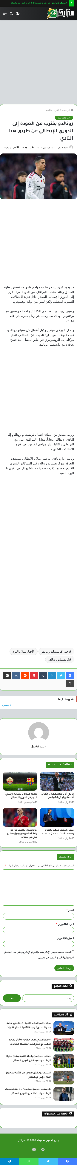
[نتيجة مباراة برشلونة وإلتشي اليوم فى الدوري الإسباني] (20, 781)
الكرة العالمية (52, 109)
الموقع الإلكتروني (65, 938)
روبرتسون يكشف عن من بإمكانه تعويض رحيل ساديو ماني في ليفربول (22, 834)
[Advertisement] (38, 60)
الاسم (70, 910)
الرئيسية (66, 109)
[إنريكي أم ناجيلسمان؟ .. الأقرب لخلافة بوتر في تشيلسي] (57, 781)
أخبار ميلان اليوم (23, 651)
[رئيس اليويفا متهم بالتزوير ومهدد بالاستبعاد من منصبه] (57, 817)
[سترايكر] (60, 13)
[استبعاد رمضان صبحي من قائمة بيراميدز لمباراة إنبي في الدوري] (63, 1077)
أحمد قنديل (63, 147)
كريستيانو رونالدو (58, 659)
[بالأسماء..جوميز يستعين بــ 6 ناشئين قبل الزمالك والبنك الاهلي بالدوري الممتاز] (63, 1094)
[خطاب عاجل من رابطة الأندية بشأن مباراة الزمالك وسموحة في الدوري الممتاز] (63, 1061)
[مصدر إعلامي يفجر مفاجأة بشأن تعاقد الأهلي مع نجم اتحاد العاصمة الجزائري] (63, 1045)
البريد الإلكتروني (65, 924)
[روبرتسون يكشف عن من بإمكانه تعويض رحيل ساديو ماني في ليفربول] (20, 817)
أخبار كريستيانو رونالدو (55, 651)
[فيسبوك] (70, 675)
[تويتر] (61, 675)
